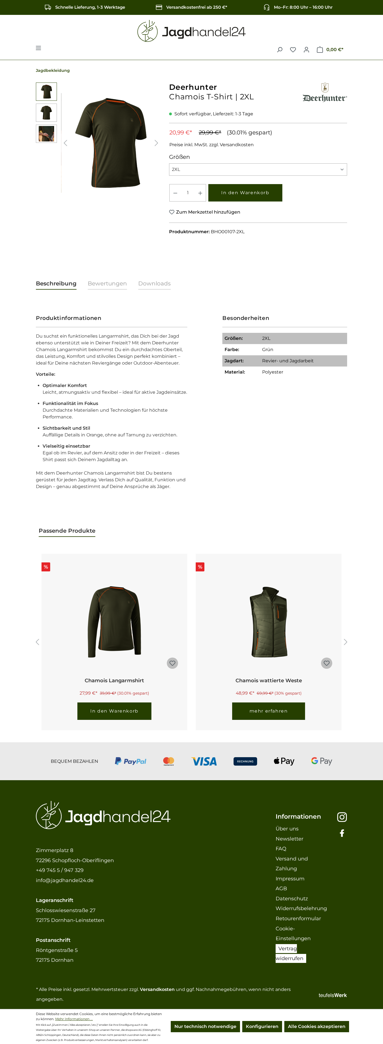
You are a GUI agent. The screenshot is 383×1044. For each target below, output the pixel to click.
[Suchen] (279, 49)
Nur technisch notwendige (205, 1026)
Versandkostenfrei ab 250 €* (196, 7)
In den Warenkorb (245, 192)
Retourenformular (298, 918)
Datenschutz (292, 899)
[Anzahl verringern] (175, 193)
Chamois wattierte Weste (269, 680)
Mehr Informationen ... (74, 1019)
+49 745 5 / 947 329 (60, 870)
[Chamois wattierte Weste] (268, 622)
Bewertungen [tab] (107, 283)
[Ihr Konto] (306, 49)
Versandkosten (157, 989)
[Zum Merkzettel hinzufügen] (172, 663)
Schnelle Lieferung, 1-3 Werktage (90, 7)
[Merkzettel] (293, 49)
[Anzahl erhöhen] (200, 193)
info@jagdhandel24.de (65, 880)
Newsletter (289, 839)
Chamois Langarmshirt (114, 680)
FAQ (281, 849)
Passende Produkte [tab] (67, 530)
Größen (179, 156)
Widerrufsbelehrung (301, 908)
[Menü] (38, 49)
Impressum (290, 879)
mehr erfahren (269, 711)
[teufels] (333, 994)
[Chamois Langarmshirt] (114, 622)
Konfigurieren (262, 1026)
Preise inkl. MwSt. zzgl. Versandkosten (211, 144)
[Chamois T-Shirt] (111, 143)
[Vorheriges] (65, 143)
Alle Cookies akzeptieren (316, 1026)
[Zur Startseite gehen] (191, 31)
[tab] (56, 284)
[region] (98, 143)
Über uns (287, 829)
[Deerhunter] (325, 91)
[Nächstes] (156, 143)
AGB (281, 888)
